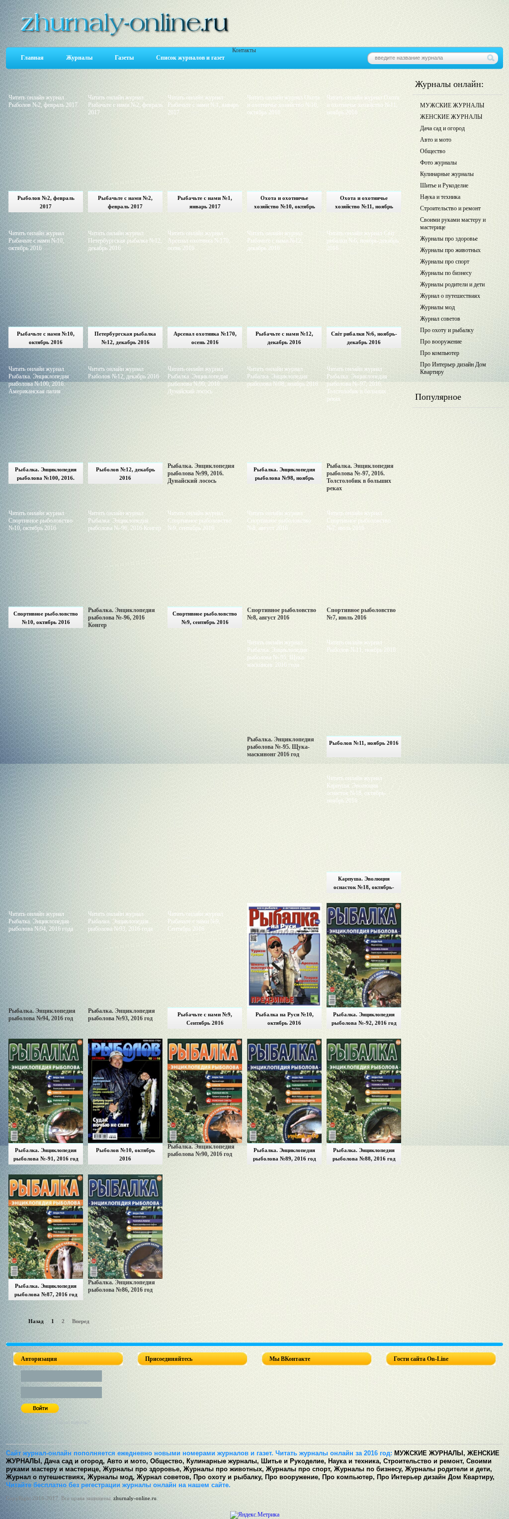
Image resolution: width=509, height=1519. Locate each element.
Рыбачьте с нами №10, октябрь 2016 (46, 338)
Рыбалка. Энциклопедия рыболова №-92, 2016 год (364, 1018)
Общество (432, 151)
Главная (32, 57)
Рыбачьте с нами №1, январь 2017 (204, 202)
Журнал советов (440, 318)
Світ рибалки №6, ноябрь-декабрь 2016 (364, 338)
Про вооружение (441, 341)
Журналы (79, 57)
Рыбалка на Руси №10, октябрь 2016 (284, 1018)
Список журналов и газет (190, 57)
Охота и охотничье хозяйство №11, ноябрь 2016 (364, 203)
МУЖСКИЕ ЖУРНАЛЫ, (429, 1453)
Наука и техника (440, 196)
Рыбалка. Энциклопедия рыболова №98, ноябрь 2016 (284, 475)
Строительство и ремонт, (423, 1461)
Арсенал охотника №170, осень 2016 (205, 338)
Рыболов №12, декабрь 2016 (125, 473)
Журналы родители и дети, (448, 1469)
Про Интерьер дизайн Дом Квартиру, (436, 1477)
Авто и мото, (127, 1461)
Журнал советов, (164, 1477)
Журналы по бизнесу (446, 272)
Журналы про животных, (223, 1469)
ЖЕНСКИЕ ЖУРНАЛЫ (451, 116)
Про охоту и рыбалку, (228, 1477)
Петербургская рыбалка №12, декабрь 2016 (125, 338)
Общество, (167, 1461)
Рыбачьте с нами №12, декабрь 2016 (284, 338)
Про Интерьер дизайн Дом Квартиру (453, 368)
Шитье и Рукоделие (444, 185)
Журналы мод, (111, 1477)
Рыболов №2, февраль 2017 (46, 202)
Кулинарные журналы (447, 174)
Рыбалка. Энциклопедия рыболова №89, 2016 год (284, 1154)
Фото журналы (438, 162)
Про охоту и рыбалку (447, 330)
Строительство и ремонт (450, 208)
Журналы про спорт (444, 261)
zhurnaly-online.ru (135, 1498)
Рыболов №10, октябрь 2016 (125, 1154)
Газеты (124, 57)
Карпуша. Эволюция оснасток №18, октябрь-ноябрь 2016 (364, 884)
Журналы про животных (450, 250)
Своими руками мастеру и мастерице (453, 223)
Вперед (80, 1321)
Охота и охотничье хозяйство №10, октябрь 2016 (284, 203)
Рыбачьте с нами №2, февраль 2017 (125, 202)
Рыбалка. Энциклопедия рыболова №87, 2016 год (46, 1290)
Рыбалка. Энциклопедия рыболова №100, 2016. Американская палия (46, 475)
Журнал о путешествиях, (45, 1477)
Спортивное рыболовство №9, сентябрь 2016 (204, 618)
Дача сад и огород (442, 128)
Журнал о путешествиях (450, 295)
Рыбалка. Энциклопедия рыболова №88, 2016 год (364, 1154)
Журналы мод (437, 307)
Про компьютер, (348, 1477)
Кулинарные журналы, (222, 1461)
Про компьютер (439, 353)
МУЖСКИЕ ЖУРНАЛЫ (452, 105)
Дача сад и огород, (74, 1461)
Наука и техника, (354, 1461)
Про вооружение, (292, 1477)
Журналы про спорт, (299, 1469)
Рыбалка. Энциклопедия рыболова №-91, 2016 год (46, 1154)
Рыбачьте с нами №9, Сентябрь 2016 (204, 1018)
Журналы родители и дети (452, 284)
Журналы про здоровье (449, 238)
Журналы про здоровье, (142, 1469)
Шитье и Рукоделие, (293, 1461)
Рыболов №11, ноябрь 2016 (364, 743)
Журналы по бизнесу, (368, 1469)
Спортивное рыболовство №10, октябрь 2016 (45, 618)
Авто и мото (435, 139)
